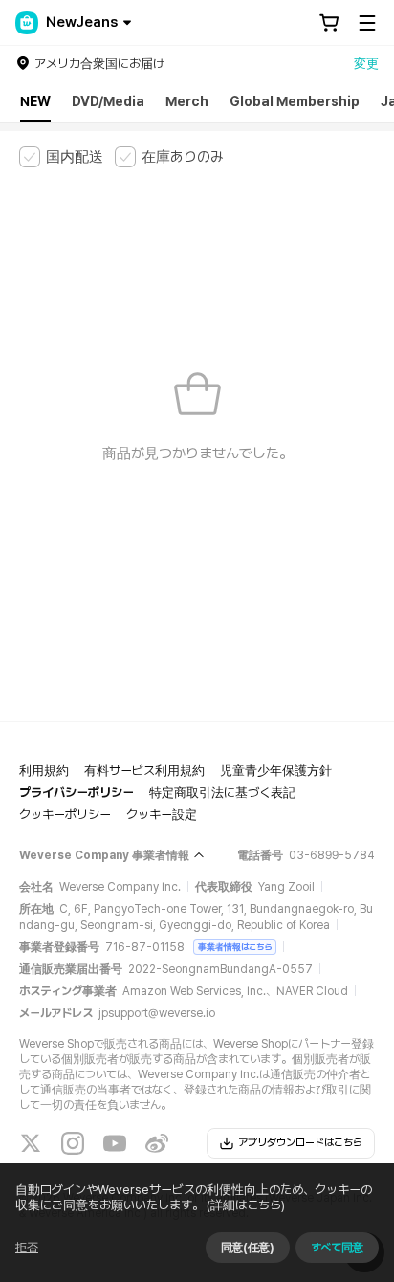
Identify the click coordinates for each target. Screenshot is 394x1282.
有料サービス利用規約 (144, 770)
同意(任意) (247, 1247)
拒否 (26, 1247)
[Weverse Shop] (27, 23)
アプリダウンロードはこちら (300, 1143)
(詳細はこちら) (246, 1205)
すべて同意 (337, 1247)
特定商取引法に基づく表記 (222, 792)
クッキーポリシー (65, 814)
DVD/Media (108, 101)
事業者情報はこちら (235, 946)
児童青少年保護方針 (276, 770)
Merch (186, 101)
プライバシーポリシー (76, 792)
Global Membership (295, 101)
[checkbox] (61, 156)
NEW (35, 101)
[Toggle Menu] (367, 23)
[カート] (329, 23)
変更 (366, 63)
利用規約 (44, 770)
